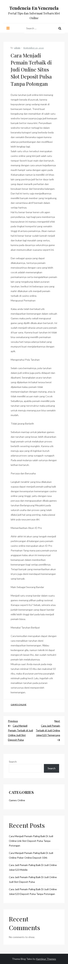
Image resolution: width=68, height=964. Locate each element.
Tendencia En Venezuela (34, 8)
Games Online (18, 704)
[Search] (60, 28)
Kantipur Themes (46, 958)
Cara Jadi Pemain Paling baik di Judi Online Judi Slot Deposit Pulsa (33, 879)
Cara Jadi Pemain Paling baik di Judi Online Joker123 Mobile (33, 867)
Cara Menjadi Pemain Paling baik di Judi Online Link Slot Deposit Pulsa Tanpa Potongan (31, 841)
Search (13, 761)
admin (17, 47)
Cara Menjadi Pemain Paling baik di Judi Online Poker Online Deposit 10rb (31, 855)
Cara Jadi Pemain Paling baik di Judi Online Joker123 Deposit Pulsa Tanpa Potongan (33, 891)
